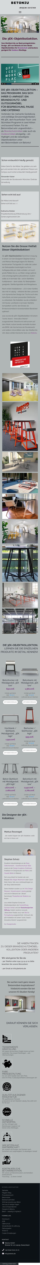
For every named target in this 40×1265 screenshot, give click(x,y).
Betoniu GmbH (10, 1243)
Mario (27, 870)
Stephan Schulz (11, 859)
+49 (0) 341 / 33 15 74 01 (27, 8)
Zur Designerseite (10, 924)
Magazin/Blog (6, 1193)
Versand (11, 695)
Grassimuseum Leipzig (18, 891)
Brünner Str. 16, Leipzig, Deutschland (17, 1245)
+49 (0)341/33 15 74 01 (12, 1250)
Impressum (6, 1219)
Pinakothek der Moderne (20, 896)
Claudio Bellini (9, 873)
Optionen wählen (10, 702)
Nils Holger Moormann (17, 880)
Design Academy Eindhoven (22, 868)
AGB (3, 1221)
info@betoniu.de (10, 1253)
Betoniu (34, 333)
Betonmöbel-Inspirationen (21, 985)
